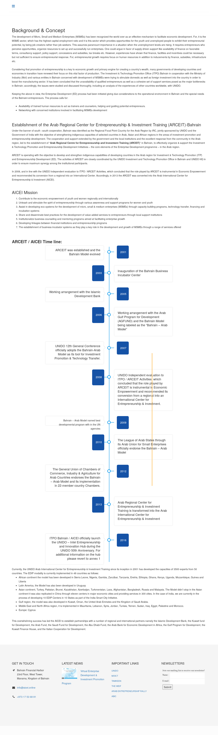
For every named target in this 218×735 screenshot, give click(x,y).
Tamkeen (116, 680)
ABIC (114, 696)
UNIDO (115, 670)
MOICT (115, 675)
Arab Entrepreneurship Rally (129, 691)
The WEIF (116, 685)
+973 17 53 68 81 (26, 696)
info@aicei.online (26, 687)
